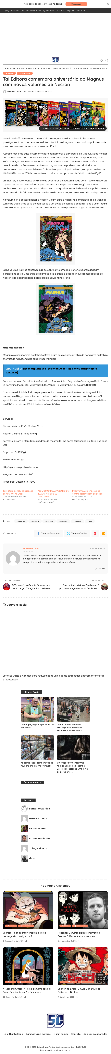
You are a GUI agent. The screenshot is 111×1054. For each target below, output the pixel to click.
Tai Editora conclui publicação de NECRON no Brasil (18, 492)
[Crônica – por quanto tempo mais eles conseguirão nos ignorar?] (28, 910)
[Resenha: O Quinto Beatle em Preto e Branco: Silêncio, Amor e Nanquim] (83, 910)
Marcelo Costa (14, 91)
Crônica (11, 926)
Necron (78, 521)
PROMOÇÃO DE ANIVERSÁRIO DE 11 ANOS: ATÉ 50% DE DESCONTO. (53, 493)
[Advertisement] (55, 34)
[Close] (107, 4)
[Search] (106, 60)
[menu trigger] (6, 60)
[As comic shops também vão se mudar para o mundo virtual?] (37, 747)
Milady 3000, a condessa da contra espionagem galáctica (87, 492)
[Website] (96, 569)
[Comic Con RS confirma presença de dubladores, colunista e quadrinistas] (73, 709)
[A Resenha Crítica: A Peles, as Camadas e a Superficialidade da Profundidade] (28, 966)
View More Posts (97, 548)
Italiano (49, 521)
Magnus (63, 521)
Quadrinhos (25, 73)
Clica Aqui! (76, 4)
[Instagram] (100, 569)
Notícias (9, 73)
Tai (90, 521)
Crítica (65, 926)
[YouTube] (103, 569)
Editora (35, 521)
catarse (21, 521)
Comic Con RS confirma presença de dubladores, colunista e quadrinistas (69, 727)
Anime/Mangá (68, 982)
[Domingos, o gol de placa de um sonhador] (37, 709)
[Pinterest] (95, 533)
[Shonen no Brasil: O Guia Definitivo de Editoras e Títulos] (83, 966)
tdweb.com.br (64, 1050)
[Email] (103, 533)
